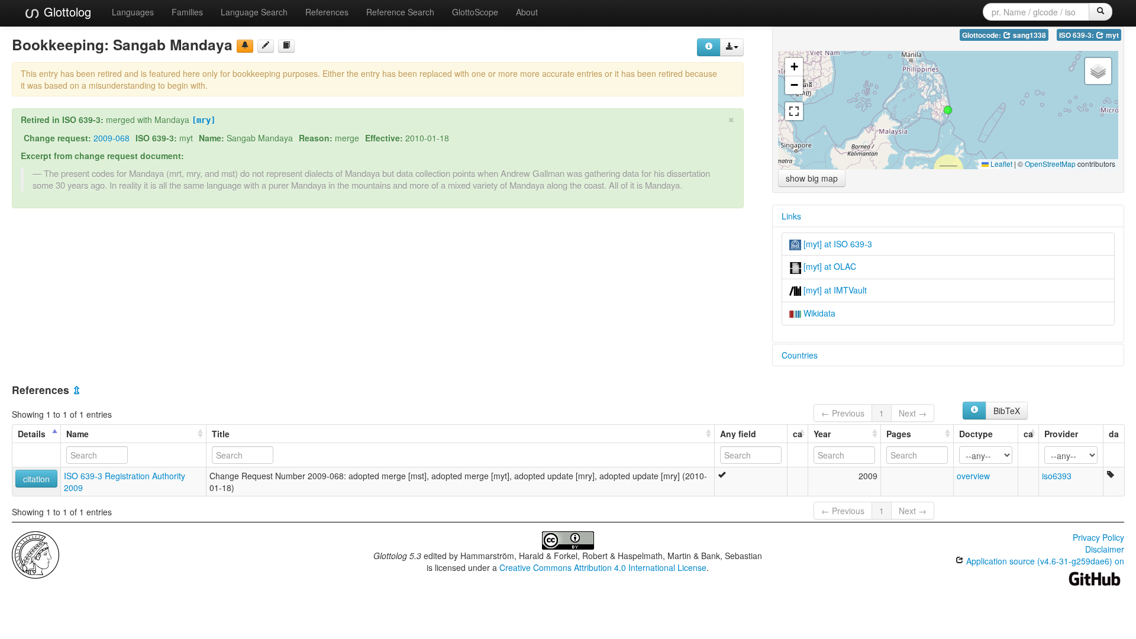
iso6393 (1057, 476)
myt (1111, 35)
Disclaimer (1104, 549)
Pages (898, 434)
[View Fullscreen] (794, 111)
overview (973, 476)
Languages (133, 12)
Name (77, 434)
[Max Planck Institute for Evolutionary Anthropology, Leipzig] (35, 554)
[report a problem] (245, 46)
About (527, 12)
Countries (800, 355)
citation (36, 479)
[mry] (203, 120)
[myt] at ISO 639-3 (836, 244)
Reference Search (400, 12)
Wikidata (818, 313)
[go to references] (286, 46)
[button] (948, 110)
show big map (812, 178)
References (326, 12)
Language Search (254, 12)
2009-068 (111, 138)
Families (187, 12)
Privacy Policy (1098, 537)
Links (791, 216)
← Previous (842, 413)
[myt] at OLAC (828, 266)
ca (797, 434)
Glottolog (65, 11)
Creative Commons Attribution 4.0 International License (602, 567)
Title (221, 434)
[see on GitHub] (265, 46)
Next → (913, 413)
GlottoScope (475, 12)
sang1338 (1028, 35)
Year (822, 434)
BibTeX (1006, 411)
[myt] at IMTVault (834, 290)
